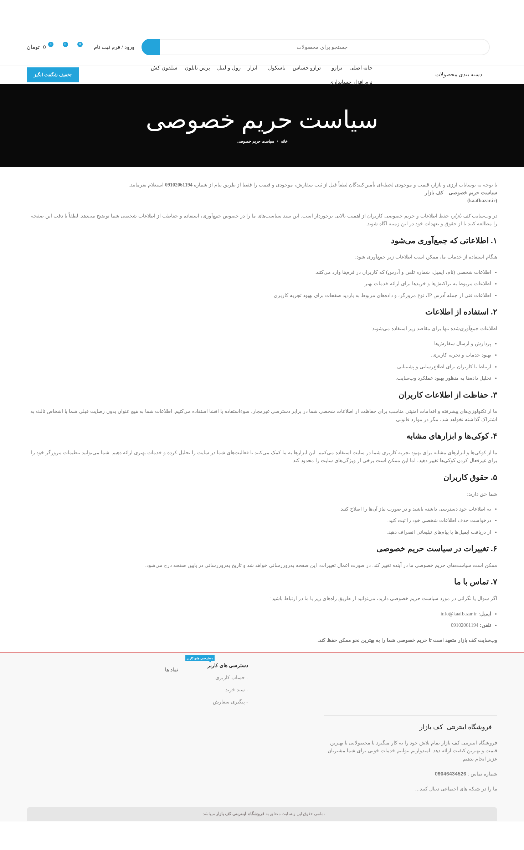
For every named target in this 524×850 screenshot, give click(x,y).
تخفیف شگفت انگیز (53, 74)
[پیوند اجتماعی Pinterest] (368, 788)
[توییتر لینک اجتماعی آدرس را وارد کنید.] (383, 788)
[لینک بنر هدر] (262, 14)
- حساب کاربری (231, 677)
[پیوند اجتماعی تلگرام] (339, 788)
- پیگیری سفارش (230, 702)
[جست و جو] (151, 47)
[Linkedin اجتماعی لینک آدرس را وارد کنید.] (353, 788)
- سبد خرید (236, 689)
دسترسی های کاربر (217, 664)
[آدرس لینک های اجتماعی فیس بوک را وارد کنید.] (397, 788)
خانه (284, 141)
